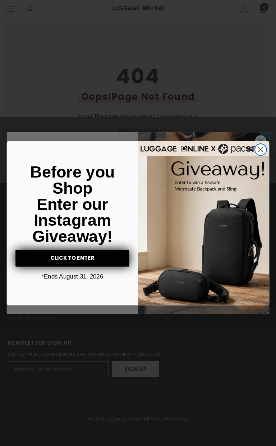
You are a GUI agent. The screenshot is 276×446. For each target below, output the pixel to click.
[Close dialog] (261, 150)
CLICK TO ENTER (72, 258)
